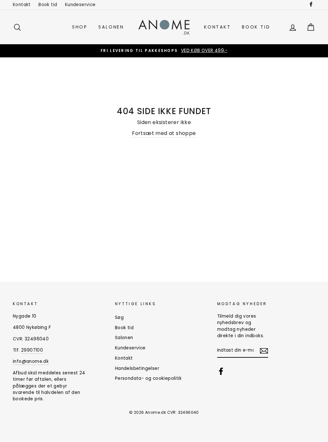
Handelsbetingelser (137, 368)
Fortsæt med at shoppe (164, 133)
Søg (119, 317)
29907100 (32, 350)
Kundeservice (80, 5)
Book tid (47, 5)
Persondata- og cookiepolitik (148, 378)
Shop (79, 27)
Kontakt (22, 5)
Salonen (111, 27)
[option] (164, 50)
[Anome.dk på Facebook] (221, 371)
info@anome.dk (31, 361)
